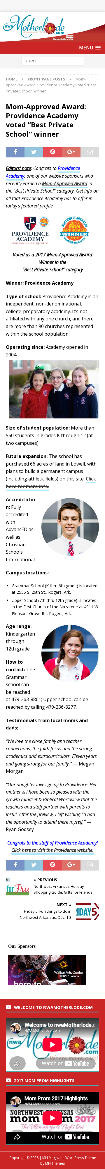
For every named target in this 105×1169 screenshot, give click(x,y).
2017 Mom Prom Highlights (44, 1080)
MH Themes (55, 1163)
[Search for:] (52, 60)
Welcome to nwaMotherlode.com (53, 1007)
